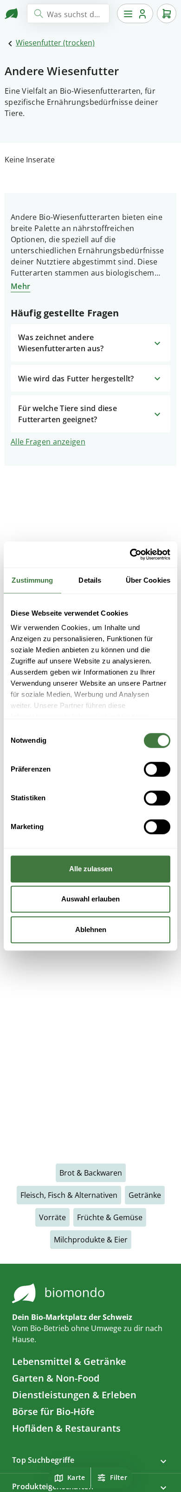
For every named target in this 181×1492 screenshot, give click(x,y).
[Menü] (135, 13)
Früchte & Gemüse (109, 1217)
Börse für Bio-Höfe (53, 1411)
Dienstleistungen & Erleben (74, 1395)
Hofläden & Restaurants (66, 1428)
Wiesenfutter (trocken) (55, 43)
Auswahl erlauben (90, 899)
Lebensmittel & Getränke (69, 1361)
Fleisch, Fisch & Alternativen (68, 1195)
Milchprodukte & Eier (91, 1240)
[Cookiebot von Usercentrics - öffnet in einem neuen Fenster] (130, 554)
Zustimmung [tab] (32, 580)
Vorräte (52, 1217)
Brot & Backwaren (90, 1173)
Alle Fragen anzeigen (48, 442)
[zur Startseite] (12, 13)
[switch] (157, 769)
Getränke (145, 1195)
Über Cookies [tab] (148, 580)
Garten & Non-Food (55, 1378)
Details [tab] (89, 580)
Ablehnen (90, 929)
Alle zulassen (90, 869)
